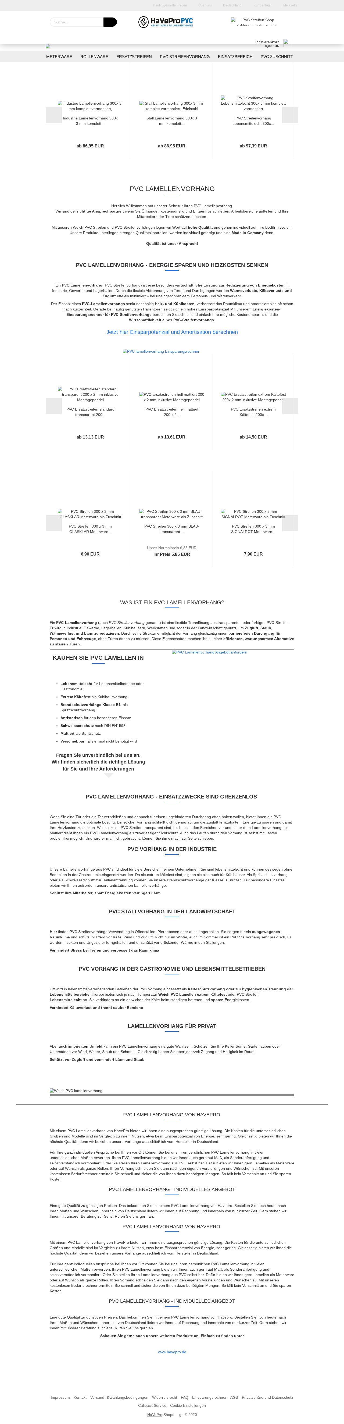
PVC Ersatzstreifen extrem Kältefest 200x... (253, 411)
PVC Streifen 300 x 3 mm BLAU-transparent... (171, 528)
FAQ (184, 1397)
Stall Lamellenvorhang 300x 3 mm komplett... (171, 120)
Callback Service (152, 1405)
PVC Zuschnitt (277, 56)
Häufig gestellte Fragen (169, 5)
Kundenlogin (262, 5)
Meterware (59, 56)
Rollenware (94, 56)
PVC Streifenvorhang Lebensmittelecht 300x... (253, 120)
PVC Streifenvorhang (185, 56)
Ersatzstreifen (134, 56)
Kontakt (80, 1397)
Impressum (60, 1397)
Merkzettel (290, 5)
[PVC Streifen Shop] (172, 22)
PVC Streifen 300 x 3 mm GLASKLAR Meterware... (90, 528)
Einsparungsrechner (209, 1397)
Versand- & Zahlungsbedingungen (119, 1397)
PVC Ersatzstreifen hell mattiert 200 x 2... (171, 411)
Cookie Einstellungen (188, 1405)
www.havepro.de (172, 1352)
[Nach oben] (329, 1416)
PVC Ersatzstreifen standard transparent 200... (90, 411)
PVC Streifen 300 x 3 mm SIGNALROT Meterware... (253, 528)
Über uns (205, 5)
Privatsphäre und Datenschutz (267, 1397)
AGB (234, 1397)
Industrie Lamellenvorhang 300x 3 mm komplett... (90, 120)
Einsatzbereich (235, 56)
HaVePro (154, 1414)
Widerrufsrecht (164, 1397)
